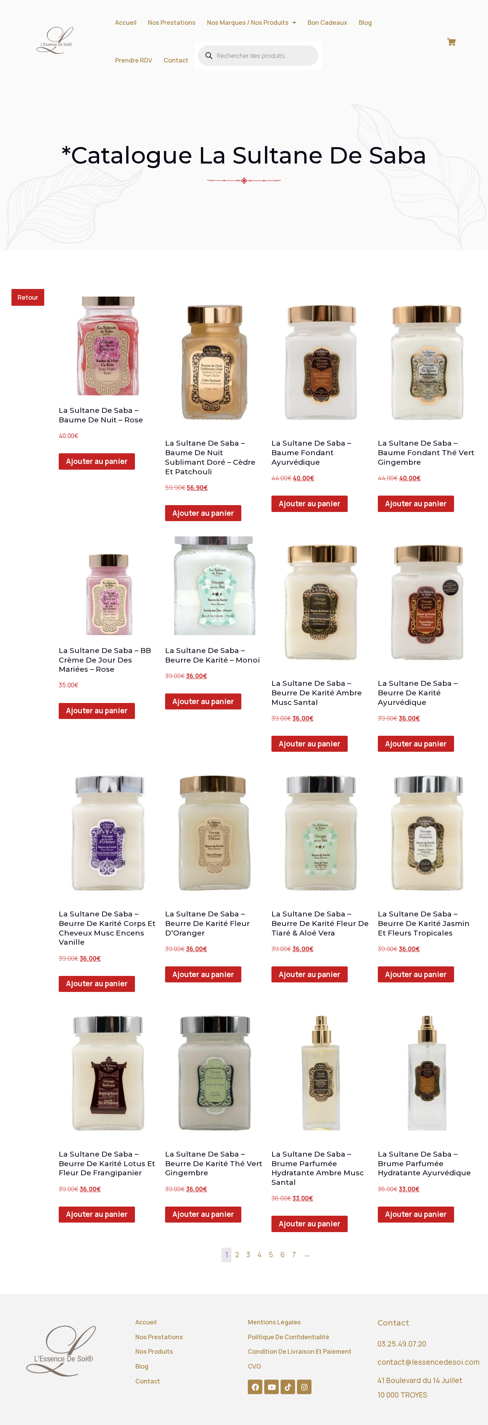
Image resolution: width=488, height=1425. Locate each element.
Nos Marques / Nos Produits (248, 22)
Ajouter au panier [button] (97, 461)
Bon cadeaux (327, 22)
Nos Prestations (172, 22)
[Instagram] (304, 1387)
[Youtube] (271, 1387)
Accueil (125, 22)
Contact (176, 60)
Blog (365, 22)
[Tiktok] (288, 1387)
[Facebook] (255, 1387)
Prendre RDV (133, 60)
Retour (28, 297)
